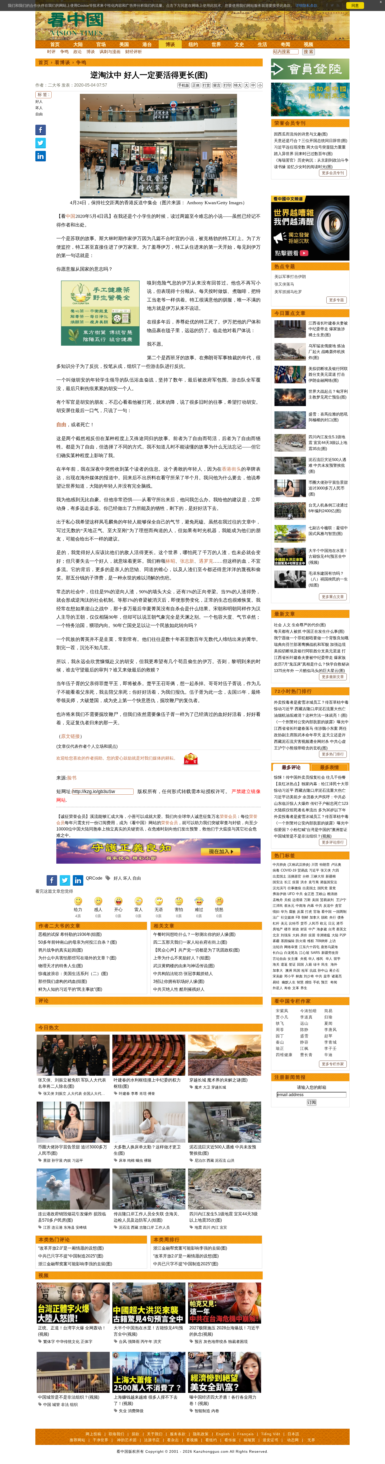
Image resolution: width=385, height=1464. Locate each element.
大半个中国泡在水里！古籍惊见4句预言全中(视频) (328, 556)
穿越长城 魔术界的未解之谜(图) (218, 1080)
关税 (287, 900)
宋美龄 (278, 976)
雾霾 (276, 941)
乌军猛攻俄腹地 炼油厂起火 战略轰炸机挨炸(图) (327, 352)
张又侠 (48, 1093)
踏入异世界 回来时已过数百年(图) (303, 153)
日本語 (293, 1434)
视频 (308, 44)
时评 (51, 51)
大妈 (295, 935)
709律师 (321, 941)
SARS (315, 953)
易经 (276, 982)
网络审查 (291, 947)
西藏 (210, 1160)
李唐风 (330, 1029)
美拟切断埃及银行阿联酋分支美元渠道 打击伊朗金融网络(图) (328, 374)
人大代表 (74, 1093)
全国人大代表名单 (97, 1093)
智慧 (300, 982)
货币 (303, 923)
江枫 (304, 1048)
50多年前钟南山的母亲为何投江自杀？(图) (77, 942)
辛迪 (328, 1054)
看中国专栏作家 (292, 1001)
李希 (134, 1093)
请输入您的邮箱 (311, 1087)
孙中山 (323, 970)
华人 (311, 959)
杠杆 (276, 923)
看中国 (78, 23)
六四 (335, 870)
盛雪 (304, 1036)
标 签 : (43, 94)
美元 (284, 923)
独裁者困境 (238, 1341)
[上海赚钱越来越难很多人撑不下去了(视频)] (148, 1355)
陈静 (304, 1029)
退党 (332, 888)
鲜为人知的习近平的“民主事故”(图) (70, 989)
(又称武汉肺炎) (299, 865)
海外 (334, 964)
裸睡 (147, 1160)
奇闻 (285, 44)
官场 (101, 44)
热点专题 (284, 266)
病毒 (276, 870)
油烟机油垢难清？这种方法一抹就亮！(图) (310, 715)
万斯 (307, 900)
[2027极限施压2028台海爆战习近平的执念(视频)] (224, 1285)
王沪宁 (341, 900)
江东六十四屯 (309, 947)
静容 (304, 1042)
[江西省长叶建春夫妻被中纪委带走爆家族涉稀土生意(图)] (290, 323)
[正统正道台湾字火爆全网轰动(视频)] (73, 1285)
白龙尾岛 (291, 953)
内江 (215, 1227)
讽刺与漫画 (110, 51)
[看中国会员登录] (310, 69)
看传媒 (230, 1440)
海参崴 (322, 929)
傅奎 (151, 1093)
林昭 (170, 561)
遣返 (284, 964)
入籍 (308, 964)
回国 (300, 964)
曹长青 (306, 1054)
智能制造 (202, 1411)
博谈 (170, 44)
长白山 (278, 953)
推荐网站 (77, 1440)
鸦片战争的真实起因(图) (60, 950)
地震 (198, 1227)
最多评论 (291, 767)
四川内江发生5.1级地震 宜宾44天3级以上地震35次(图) (328, 443)
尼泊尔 (200, 1160)
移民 (319, 959)
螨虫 (139, 1160)
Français (245, 1434)
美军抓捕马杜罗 (288, 291)
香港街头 (231, 469)
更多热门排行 (333, 754)
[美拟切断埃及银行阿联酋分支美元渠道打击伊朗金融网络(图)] (290, 368)
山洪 (230, 1160)
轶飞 (280, 1023)
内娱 (67, 1160)
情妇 (276, 912)
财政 (295, 929)
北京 (276, 935)
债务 (340, 917)
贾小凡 (282, 1017)
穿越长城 (218, 1087)
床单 (122, 1160)
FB (298, 917)
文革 (295, 988)
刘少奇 (309, 976)
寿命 (287, 988)
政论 (77, 51)
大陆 (78, 44)
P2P (343, 935)
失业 (123, 1411)
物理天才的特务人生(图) (60, 966)
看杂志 (173, 1440)
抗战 (313, 970)
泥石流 (220, 1160)
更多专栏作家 (333, 1064)
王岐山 (321, 894)
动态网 (293, 1440)
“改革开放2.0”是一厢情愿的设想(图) (71, 1248)
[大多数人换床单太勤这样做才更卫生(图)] (148, 1104)
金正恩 (309, 894)
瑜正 (280, 1048)
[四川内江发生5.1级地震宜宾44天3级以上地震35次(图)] (224, 1171)
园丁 (280, 1036)
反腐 (300, 912)
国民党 (322, 888)
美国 (124, 44)
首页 (55, 44)
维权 (310, 941)
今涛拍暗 (308, 1011)
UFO (291, 894)
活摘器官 (294, 876)
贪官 (338, 906)
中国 (70, 216)
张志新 (187, 561)
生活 (262, 44)
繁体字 (49, 1341)
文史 (239, 44)
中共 (299, 894)
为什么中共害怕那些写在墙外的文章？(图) (77, 958)
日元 (331, 923)
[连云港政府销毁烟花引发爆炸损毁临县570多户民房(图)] (73, 1171)
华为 (284, 912)
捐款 (136, 1434)
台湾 (331, 929)
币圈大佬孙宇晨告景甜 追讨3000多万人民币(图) (328, 488)
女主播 (293, 959)
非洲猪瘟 (323, 935)
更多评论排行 (333, 842)
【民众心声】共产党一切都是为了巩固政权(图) (196, 950)
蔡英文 (341, 929)
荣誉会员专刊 (290, 123)
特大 (237, 85)
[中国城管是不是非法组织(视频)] (73, 1355)
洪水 (303, 882)
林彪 (299, 976)
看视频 (192, 1440)
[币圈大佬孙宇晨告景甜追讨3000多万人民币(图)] (73, 1104)
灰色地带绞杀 (215, 1341)
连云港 (57, 1227)
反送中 (328, 906)
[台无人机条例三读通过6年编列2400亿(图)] (290, 505)
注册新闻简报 (290, 1077)
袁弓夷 (314, 882)
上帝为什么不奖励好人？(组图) (181, 958)
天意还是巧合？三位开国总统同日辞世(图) (310, 140)
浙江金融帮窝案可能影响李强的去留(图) (75, 1264)
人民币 (314, 923)
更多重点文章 (333, 597)
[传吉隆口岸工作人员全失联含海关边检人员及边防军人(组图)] (148, 1171)
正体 (196, 85)
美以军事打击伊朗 (290, 276)
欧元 (323, 923)
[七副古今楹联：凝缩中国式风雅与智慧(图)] (290, 528)
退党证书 (270, 1440)
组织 (74, 1404)
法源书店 (152, 1440)
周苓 (280, 1029)
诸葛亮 (337, 976)
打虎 (308, 912)
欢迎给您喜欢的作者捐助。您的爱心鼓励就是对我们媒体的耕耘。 (117, 758)
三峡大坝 (317, 876)
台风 (123, 1341)
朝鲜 (304, 917)
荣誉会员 (228, 816)
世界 (216, 44)
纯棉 (131, 1160)
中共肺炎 (279, 865)
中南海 (301, 906)
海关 (276, 964)
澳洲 (288, 970)
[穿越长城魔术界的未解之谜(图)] (224, 1037)
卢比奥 (336, 865)
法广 (276, 917)
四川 (206, 1227)
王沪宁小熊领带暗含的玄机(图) (301, 748)
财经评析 (133, 51)
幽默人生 (288, 982)
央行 (332, 917)
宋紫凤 (282, 1011)
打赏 (206, 85)
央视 (303, 959)
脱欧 (324, 917)
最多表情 (329, 767)
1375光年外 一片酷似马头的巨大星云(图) (309, 670)
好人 (39, 101)
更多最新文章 (333, 677)
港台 (147, 44)
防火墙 (301, 941)
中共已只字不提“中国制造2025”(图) (70, 1256)
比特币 (294, 923)
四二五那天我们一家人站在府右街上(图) (190, 942)
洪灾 (157, 1341)
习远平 (77, 1160)
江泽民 (278, 906)
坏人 (39, 108)
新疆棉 (331, 876)
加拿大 (315, 917)
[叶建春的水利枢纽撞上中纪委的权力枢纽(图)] (148, 1037)
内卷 (215, 1411)
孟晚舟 (278, 900)
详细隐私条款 (306, 5)
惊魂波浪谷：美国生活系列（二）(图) (73, 973)
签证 (292, 964)
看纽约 (211, 1440)
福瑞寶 (249, 1440)
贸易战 (303, 870)
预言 (198, 1341)
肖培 (143, 1093)
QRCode (94, 878)
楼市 (287, 929)
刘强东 (286, 935)
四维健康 (284, 1054)
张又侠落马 (284, 284)
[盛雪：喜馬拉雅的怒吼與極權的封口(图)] (290, 414)
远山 (304, 1023)
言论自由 (279, 959)
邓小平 (289, 976)
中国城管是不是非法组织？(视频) (68, 1397)
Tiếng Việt (270, 1434)
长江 (287, 882)
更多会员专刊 (333, 173)
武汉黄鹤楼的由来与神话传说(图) (183, 966)
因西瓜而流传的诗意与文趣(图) (301, 134)
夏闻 (328, 1023)
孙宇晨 (57, 1160)
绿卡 (316, 964)
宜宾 (223, 1227)
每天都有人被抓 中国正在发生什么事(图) (309, 631)
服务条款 (178, 1434)
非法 (65, 1404)
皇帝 (326, 976)
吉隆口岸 (146, 1227)
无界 (311, 1440)
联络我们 (116, 1434)
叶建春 (124, 1093)
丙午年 (146, 1341)
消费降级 (136, 1411)
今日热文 (48, 1027)
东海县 (69, 1227)
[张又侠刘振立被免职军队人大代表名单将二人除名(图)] (73, 1037)
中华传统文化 (68, 1341)
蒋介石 (334, 970)
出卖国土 (279, 876)
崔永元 (289, 906)
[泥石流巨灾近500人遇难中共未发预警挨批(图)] (224, 1104)
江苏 (47, 1227)
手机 (316, 982)
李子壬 (330, 1048)
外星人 (278, 988)
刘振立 (60, 1093)
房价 (303, 935)
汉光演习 (279, 888)
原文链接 (70, 736)
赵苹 (328, 1036)
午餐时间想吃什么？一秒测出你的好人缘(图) (194, 934)
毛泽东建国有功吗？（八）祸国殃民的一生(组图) (328, 579)
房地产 (278, 929)
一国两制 (339, 912)
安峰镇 (81, 1227)
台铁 (305, 876)
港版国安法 (328, 882)
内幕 (310, 906)
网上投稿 (93, 1434)
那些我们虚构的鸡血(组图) (62, 981)
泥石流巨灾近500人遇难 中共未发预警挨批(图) (327, 465)
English (223, 1434)
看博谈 (62, 62)
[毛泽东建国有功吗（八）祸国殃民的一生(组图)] (290, 573)
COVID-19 (288, 870)
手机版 (183, 85)
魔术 (198, 1087)
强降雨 (134, 1341)
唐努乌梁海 (329, 947)
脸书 (71, 778)
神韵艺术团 (127, 1440)
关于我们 (155, 1434)
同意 (355, 5)
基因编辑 (287, 941)
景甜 (47, 1160)
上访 (332, 941)
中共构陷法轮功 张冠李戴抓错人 (183, 973)
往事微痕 (294, 888)
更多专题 (336, 300)
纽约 (193, 44)
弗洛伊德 (279, 894)
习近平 (314, 870)
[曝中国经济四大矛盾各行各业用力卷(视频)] (224, 1355)
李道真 (306, 1017)
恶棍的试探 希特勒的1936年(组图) (70, 934)
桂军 (304, 970)
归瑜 (328, 1017)
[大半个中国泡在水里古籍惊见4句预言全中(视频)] (148, 1285)
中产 (312, 929)
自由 (39, 114)
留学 (337, 959)
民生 (325, 964)
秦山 (280, 1042)
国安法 (278, 882)
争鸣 (64, 51)
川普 (314, 865)
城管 (56, 1404)
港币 (339, 923)
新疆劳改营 (329, 953)
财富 (303, 929)
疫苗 (295, 882)
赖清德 (332, 894)
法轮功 (278, 947)
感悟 (308, 982)
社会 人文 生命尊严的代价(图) (300, 625)
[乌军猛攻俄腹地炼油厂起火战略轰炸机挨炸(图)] (290, 346)
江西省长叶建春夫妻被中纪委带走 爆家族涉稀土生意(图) (328, 329)
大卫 (206, 1087)
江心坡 (304, 953)
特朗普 (325, 865)
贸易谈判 (327, 900)
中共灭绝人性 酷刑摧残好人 (179, 989)
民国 (296, 970)
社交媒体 (287, 917)
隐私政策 (201, 1434)
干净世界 (100, 1440)
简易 (328, 1011)
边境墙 (297, 900)
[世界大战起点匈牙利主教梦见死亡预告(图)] (290, 391)
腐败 (292, 912)
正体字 (86, 1341)
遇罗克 (206, 561)
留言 (217, 85)
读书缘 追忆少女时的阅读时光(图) (303, 166)
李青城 (330, 1042)
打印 (227, 85)
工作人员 (162, 1227)
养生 (303, 988)
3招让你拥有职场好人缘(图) (178, 981)
